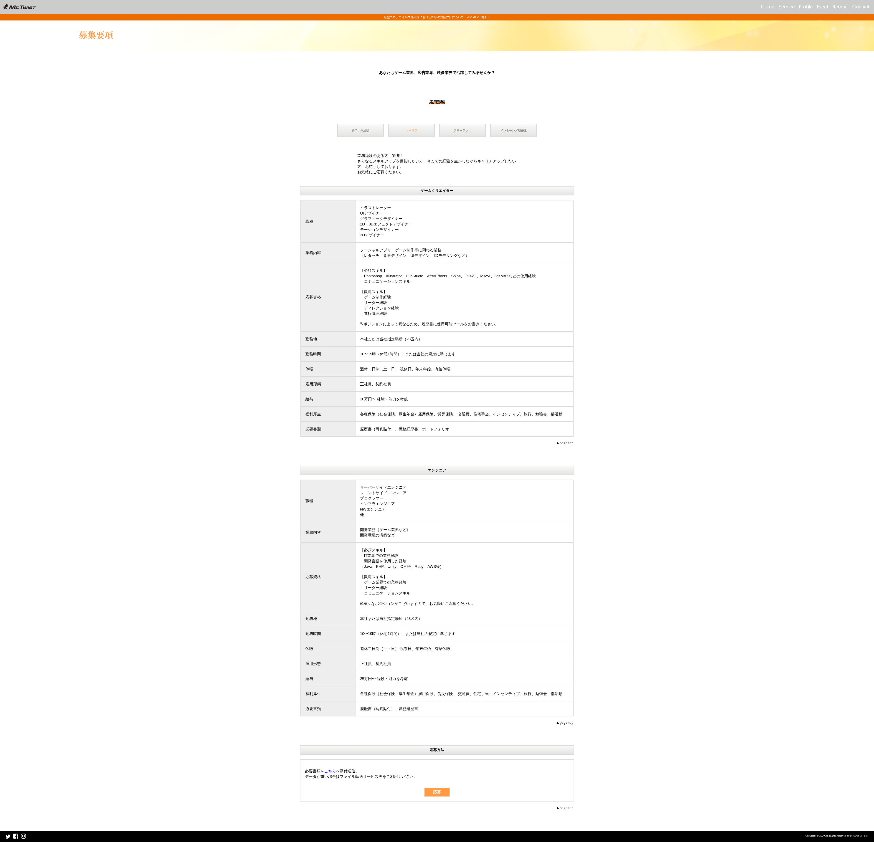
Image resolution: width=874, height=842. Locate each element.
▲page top (565, 443)
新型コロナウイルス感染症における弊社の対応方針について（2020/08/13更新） (437, 17)
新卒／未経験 (360, 130)
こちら (330, 771)
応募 (437, 792)
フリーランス (462, 130)
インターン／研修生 (513, 130)
